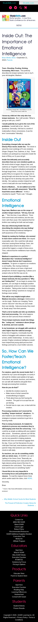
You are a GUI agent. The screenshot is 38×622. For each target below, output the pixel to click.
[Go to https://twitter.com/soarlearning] (15, 8)
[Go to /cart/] (25, 8)
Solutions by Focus (19, 562)
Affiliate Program (19, 541)
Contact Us (19, 519)
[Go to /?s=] (20, 8)
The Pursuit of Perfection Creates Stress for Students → (20, 504)
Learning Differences (19, 592)
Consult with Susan (19, 597)
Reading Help (19, 590)
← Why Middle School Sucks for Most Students (19, 499)
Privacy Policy (22, 617)
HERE (29, 478)
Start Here (19, 550)
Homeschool (19, 594)
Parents (9, 60)
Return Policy (19, 529)
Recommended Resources (19, 531)
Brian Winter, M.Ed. (9, 58)
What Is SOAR (19, 552)
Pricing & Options (19, 564)
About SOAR (19, 524)
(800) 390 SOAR (19, 522)
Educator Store (19, 573)
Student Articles (19, 606)
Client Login (19, 527)
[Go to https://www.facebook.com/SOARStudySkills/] (10, 8)
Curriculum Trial (19, 536)
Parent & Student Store (19, 576)
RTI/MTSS (19, 560)
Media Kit (19, 539)
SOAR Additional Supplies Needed (19, 534)
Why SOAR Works (19, 555)
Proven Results (19, 608)
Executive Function (19, 557)
